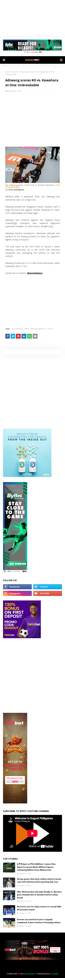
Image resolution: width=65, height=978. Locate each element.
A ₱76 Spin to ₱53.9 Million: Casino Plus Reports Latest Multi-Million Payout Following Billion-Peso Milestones (36, 867)
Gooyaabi (54, 973)
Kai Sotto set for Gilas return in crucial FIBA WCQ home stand (39, 908)
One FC (15, 72)
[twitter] (47, 586)
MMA (26, 328)
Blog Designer (29, 973)
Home (8, 72)
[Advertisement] (32, 118)
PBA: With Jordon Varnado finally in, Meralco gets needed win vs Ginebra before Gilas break (39, 894)
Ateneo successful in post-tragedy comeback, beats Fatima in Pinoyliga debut (39, 921)
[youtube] (47, 593)
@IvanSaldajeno (35, 273)
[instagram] (17, 593)
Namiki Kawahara (38, 328)
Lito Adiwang (17, 328)
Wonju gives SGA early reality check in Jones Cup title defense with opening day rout (39, 880)
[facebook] (17, 586)
